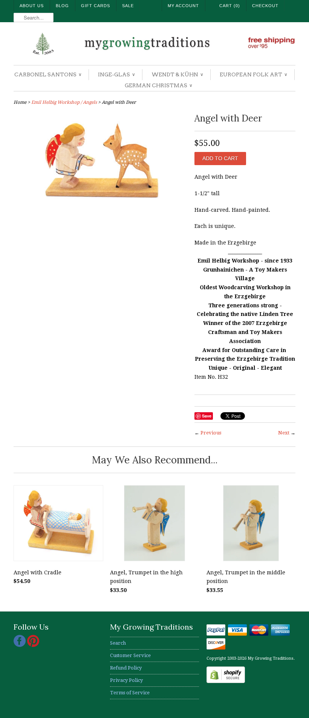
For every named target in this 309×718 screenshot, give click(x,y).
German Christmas (158, 85)
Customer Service (130, 655)
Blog (62, 5)
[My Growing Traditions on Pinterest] (33, 645)
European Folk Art (253, 74)
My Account (183, 5)
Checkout (265, 5)
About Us (32, 5)
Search (118, 643)
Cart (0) (229, 5)
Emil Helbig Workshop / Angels (64, 102)
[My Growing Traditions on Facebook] (20, 645)
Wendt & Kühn (177, 74)
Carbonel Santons (47, 74)
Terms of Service (130, 692)
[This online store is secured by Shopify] (226, 681)
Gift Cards (95, 5)
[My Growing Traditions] (154, 45)
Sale (128, 5)
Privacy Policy (126, 680)
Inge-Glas (116, 74)
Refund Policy (126, 668)
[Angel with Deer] (100, 209)
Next (283, 433)
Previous (210, 433)
